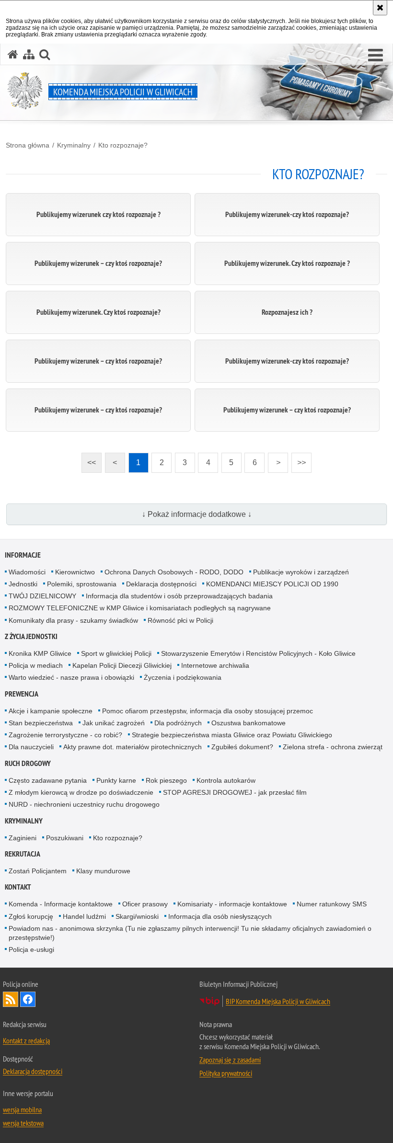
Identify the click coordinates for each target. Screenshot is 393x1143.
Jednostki (23, 584)
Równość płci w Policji (180, 620)
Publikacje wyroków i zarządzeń (301, 572)
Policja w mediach (36, 665)
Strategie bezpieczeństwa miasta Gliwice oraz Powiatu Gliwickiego (232, 735)
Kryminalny (74, 145)
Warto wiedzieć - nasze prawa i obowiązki (71, 677)
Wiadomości (27, 572)
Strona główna (27, 145)
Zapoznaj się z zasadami (230, 1059)
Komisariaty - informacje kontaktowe (232, 904)
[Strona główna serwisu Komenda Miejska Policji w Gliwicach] (13, 54)
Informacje (23, 555)
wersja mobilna (22, 1109)
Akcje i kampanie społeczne (50, 711)
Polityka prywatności (225, 1073)
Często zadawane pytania (48, 780)
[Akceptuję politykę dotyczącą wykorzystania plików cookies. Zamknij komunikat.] (380, 7)
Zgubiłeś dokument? (242, 747)
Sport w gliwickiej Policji (116, 653)
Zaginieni (22, 838)
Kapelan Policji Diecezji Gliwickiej (122, 665)
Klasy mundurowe (103, 871)
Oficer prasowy (145, 904)
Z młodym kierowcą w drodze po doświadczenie (81, 792)
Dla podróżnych (178, 723)
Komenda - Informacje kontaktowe (61, 904)
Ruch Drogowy (28, 763)
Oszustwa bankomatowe (248, 723)
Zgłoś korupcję (31, 916)
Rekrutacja (22, 854)
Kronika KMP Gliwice (40, 653)
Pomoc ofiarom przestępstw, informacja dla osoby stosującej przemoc (207, 711)
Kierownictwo (75, 572)
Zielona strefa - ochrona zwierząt (332, 747)
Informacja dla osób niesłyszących (220, 916)
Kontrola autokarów (225, 780)
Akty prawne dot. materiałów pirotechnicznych (132, 747)
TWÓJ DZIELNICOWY (42, 596)
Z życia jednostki (31, 636)
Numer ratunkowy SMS (332, 904)
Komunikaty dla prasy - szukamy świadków (73, 620)
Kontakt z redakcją (26, 1040)
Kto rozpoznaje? (123, 145)
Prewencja (21, 694)
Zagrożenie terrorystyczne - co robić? (65, 735)
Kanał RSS (10, 999)
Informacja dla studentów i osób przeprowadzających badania (179, 596)
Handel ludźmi (84, 916)
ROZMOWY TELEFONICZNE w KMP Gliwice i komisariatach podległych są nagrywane (140, 608)
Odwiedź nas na (27, 999)
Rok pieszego (166, 780)
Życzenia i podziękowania (182, 677)
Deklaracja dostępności (161, 584)
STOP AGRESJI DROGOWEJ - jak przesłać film (235, 792)
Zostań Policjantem (38, 871)
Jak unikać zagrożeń (113, 723)
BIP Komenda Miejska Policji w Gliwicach (278, 1001)
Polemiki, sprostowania (81, 584)
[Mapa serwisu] (29, 54)
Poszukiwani (64, 838)
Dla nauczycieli (31, 747)
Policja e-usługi (31, 949)
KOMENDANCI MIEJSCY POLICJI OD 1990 (272, 584)
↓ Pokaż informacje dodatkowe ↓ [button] (197, 514)
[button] (375, 56)
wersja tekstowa (23, 1123)
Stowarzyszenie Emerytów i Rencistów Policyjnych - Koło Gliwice (258, 653)
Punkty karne (116, 780)
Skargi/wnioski (137, 916)
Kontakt (18, 887)
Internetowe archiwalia (215, 665)
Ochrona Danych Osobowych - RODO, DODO (173, 572)
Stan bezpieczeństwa (41, 723)
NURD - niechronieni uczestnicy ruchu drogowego (84, 804)
